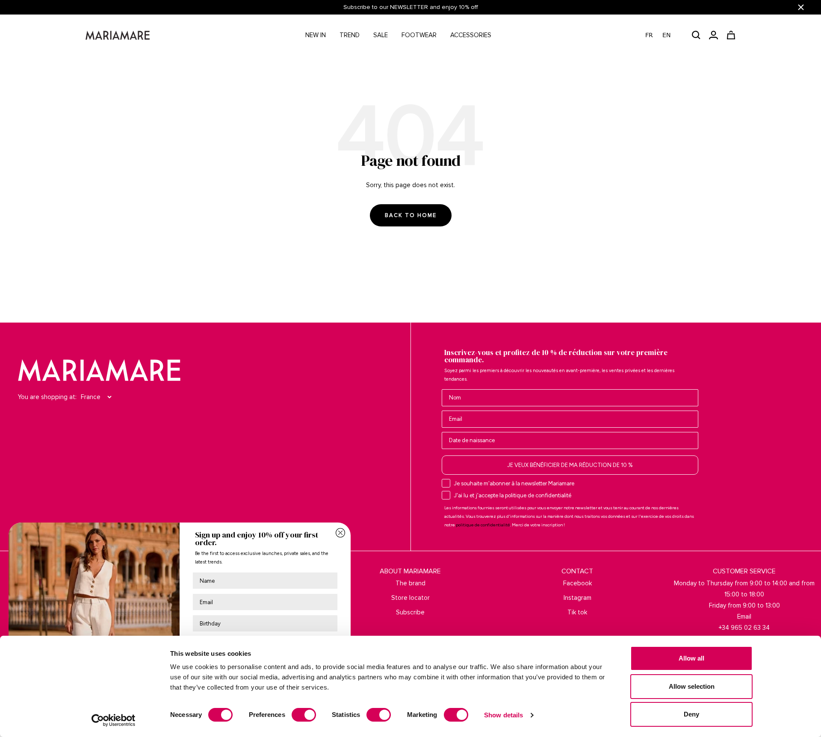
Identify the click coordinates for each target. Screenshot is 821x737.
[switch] (304, 715)
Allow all (691, 658)
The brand (410, 583)
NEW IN (315, 35)
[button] (662, 35)
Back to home (411, 215)
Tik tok (577, 612)
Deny (691, 714)
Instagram (577, 598)
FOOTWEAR (419, 35)
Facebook (577, 583)
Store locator (410, 598)
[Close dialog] (340, 532)
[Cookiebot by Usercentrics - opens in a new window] (113, 720)
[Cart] (730, 35)
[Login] (713, 35)
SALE (380, 35)
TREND (350, 35)
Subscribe (410, 612)
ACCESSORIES (470, 35)
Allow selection (692, 686)
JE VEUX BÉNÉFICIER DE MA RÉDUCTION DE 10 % (570, 465)
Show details (503, 715)
